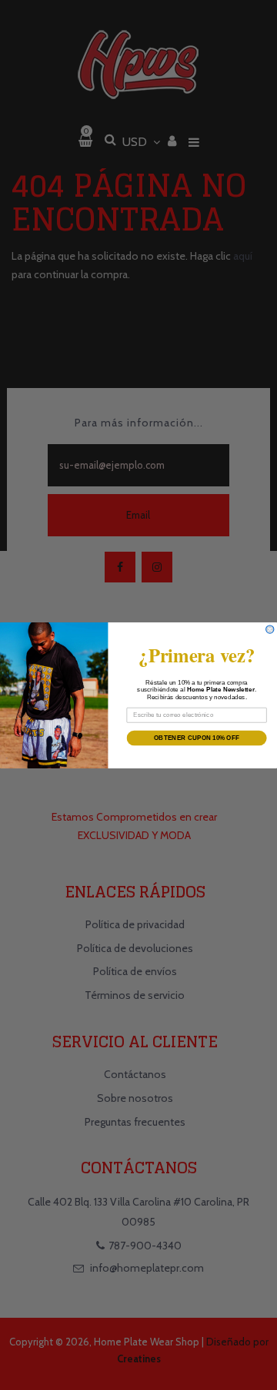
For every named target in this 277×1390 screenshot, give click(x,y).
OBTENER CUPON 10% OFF (196, 737)
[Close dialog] (270, 628)
